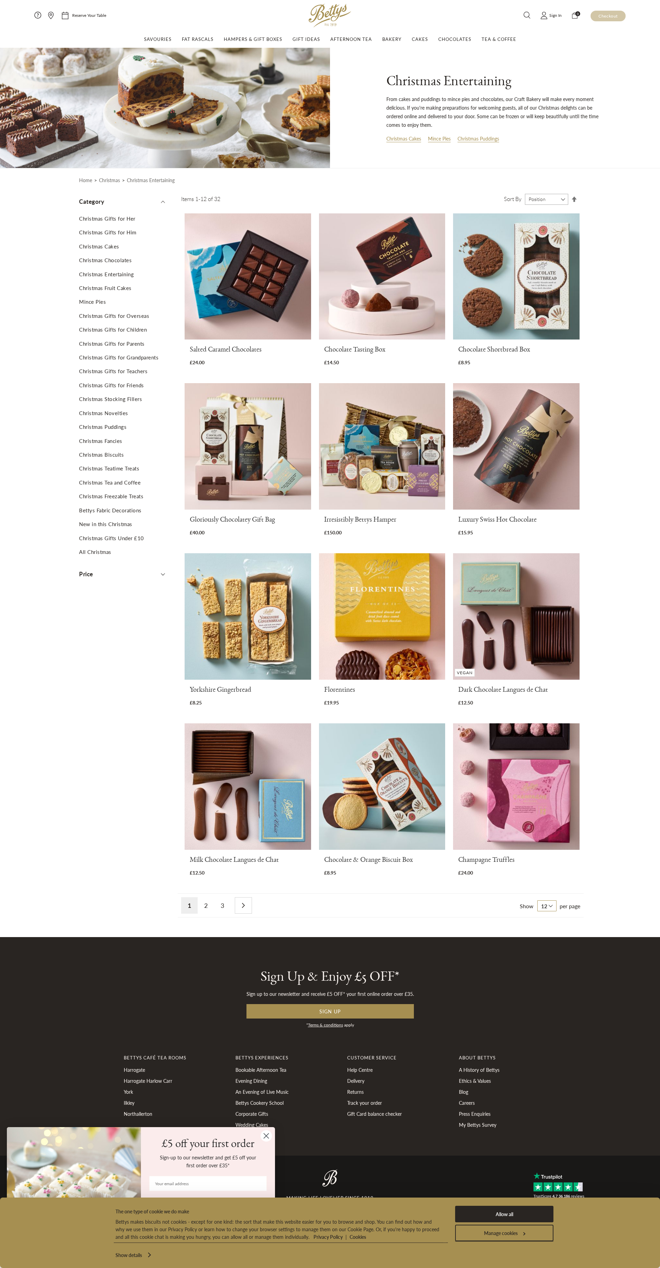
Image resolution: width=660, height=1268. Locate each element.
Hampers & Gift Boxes (253, 39)
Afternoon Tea (351, 39)
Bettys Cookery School (259, 1102)
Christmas (109, 180)
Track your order (364, 1102)
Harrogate (134, 1069)
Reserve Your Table (89, 15)
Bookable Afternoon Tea (260, 1069)
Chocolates (454, 39)
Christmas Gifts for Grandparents (118, 357)
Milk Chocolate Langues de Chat (234, 861)
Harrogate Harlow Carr (148, 1080)
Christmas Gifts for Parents (112, 343)
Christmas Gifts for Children (113, 329)
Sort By (512, 199)
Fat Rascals (197, 39)
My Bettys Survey (477, 1124)
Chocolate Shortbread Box (494, 350)
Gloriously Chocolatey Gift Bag (232, 520)
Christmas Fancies (100, 440)
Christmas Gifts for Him (107, 232)
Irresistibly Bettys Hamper (360, 520)
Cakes (420, 39)
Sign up (330, 1011)
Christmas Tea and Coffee (110, 482)
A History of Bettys (479, 1069)
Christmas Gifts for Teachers (113, 371)
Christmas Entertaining (106, 274)
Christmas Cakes (403, 138)
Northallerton (138, 1113)
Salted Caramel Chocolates (226, 350)
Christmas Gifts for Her (107, 218)
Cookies (358, 1236)
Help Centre (360, 1069)
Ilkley (129, 1102)
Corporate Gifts (251, 1113)
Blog (463, 1091)
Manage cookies (501, 1233)
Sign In (555, 15)
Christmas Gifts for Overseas (114, 315)
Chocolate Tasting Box (354, 350)
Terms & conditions (325, 1025)
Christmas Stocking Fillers (110, 398)
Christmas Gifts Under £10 (111, 538)
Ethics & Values (475, 1080)
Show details (129, 1255)
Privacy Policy (328, 1236)
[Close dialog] (266, 1136)
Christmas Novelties (103, 412)
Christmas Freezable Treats (111, 496)
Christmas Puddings (478, 138)
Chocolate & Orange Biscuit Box (368, 861)
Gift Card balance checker (374, 1113)
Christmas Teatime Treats (109, 468)
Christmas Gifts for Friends (111, 385)
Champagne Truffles (486, 861)
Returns (355, 1091)
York (128, 1091)
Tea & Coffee (499, 39)
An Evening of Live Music (262, 1091)
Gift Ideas (306, 39)
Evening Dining (251, 1080)
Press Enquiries (475, 1113)
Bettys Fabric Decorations (110, 510)
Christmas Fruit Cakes (105, 287)
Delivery (355, 1080)
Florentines (339, 691)
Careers (467, 1102)
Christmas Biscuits (101, 454)
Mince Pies (439, 138)
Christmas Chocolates (105, 260)
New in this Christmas (105, 523)
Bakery (392, 39)
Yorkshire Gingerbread (220, 691)
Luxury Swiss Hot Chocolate (497, 520)
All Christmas (95, 551)
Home (85, 180)
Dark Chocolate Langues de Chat (503, 691)
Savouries (158, 39)
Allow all (504, 1214)
